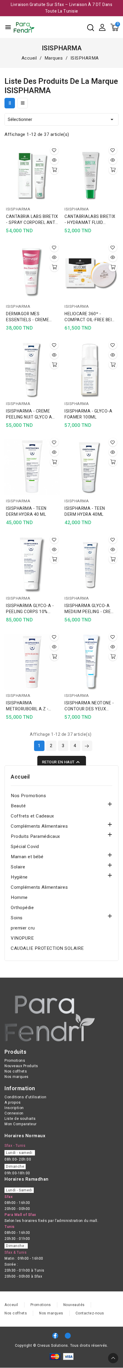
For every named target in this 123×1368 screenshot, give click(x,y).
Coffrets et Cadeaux (32, 816)
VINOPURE (22, 938)
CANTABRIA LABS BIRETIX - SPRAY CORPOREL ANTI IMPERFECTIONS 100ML (32, 220)
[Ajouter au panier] (54, 170)
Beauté (18, 806)
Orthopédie (22, 907)
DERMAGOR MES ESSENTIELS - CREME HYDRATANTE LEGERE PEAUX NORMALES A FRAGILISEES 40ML (28, 317)
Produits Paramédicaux (35, 836)
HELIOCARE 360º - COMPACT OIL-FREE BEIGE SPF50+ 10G (90, 317)
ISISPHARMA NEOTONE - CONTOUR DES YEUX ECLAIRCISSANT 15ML (89, 706)
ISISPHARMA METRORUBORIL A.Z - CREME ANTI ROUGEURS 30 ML (30, 706)
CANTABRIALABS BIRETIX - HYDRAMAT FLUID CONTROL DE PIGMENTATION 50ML (90, 220)
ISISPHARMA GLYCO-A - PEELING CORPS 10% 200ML (30, 609)
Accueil (20, 777)
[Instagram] (68, 1336)
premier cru (23, 928)
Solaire (18, 867)
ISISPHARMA (18, 209)
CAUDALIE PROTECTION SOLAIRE (47, 948)
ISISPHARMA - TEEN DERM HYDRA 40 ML (26, 512)
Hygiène (19, 877)
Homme (19, 897)
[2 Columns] (10, 103)
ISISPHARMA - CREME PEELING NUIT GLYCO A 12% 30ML (29, 414)
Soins (17, 917)
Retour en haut (61, 762)
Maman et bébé (27, 856)
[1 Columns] (22, 103)
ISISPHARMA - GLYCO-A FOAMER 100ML (88, 414)
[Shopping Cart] (114, 27)
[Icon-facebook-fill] (55, 1336)
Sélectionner (61, 119)
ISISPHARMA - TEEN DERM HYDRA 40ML (84, 512)
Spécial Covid (25, 846)
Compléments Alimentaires (39, 826)
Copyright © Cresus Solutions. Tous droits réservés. (61, 1345)
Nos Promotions (28, 795)
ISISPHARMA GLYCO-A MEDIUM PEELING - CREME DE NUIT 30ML (90, 609)
